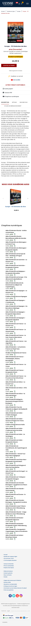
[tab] (15, 225)
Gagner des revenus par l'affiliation (12, 580)
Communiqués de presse (10, 560)
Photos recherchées (9, 565)
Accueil (3, 11)
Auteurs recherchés (9, 563)
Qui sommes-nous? (9, 558)
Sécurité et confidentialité (10, 584)
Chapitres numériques (11, 96)
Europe (18, 11)
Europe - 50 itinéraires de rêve (15, 207)
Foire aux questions (8, 590)
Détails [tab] (14, 102)
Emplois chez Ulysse (9, 567)
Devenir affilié (7, 582)
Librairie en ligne (11, 11)
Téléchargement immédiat (15, 70)
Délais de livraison (8, 571)
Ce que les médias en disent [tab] (12, 106)
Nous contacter (8, 575)
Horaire (5, 577)
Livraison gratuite (8, 573)
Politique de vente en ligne (10, 586)
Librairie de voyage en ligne (10, 556)
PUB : (12, 234)
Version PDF (8, 93)
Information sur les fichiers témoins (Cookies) (15, 588)
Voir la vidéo (16, 80)
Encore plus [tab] (23, 102)
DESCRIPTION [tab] (5, 102)
